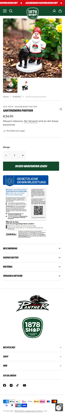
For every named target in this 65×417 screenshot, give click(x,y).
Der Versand (31, 121)
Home (6, 96)
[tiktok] (18, 385)
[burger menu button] (5, 11)
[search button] (11, 11)
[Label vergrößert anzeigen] (25, 206)
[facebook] (4, 385)
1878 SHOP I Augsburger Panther (29, 411)
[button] (60, 11)
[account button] (54, 11)
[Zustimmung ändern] (59, 407)
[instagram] (11, 385)
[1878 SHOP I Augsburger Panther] (32, 11)
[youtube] (24, 385)
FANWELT (17, 96)
